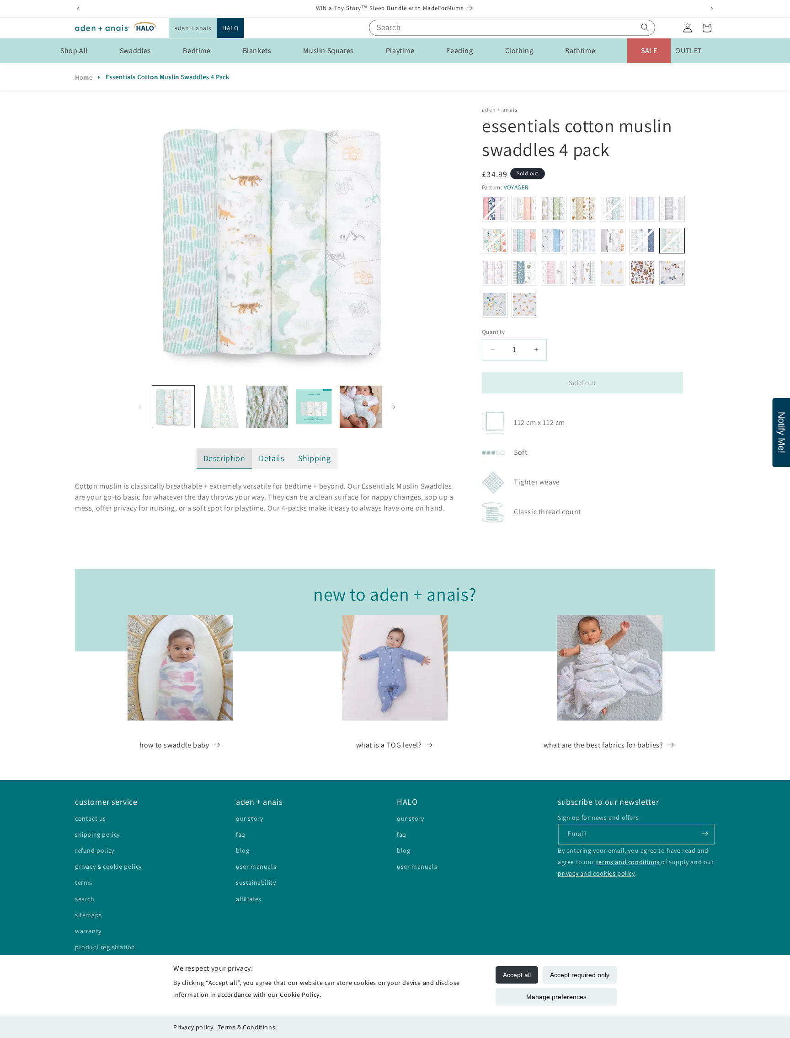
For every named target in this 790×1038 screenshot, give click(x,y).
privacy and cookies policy (596, 873)
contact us (90, 818)
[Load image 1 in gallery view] (173, 407)
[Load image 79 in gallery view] (220, 407)
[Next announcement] (712, 8)
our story (249, 818)
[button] (193, 28)
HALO (230, 28)
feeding (459, 50)
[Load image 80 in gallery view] (267, 407)
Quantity (493, 331)
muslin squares (328, 50)
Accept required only (579, 975)
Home (83, 77)
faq (241, 834)
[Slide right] (394, 407)
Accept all (517, 975)
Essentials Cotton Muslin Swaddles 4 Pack (167, 77)
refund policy (94, 850)
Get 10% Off (395, 562)
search (85, 898)
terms (83, 882)
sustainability (256, 882)
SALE (649, 50)
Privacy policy (193, 1027)
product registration (105, 947)
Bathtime (580, 50)
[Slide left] (140, 407)
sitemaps (88, 914)
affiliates (249, 898)
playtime (400, 50)
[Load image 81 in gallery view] (314, 407)
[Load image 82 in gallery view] (361, 407)
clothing (519, 50)
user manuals (256, 866)
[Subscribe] (704, 833)
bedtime (196, 50)
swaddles (135, 50)
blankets (257, 50)
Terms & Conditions (246, 1027)
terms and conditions (628, 862)
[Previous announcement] (78, 8)
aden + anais (192, 28)
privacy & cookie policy (108, 866)
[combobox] (512, 28)
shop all (74, 50)
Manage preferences (556, 996)
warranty (88, 930)
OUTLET (688, 50)
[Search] (645, 27)
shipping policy (97, 834)
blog (242, 850)
